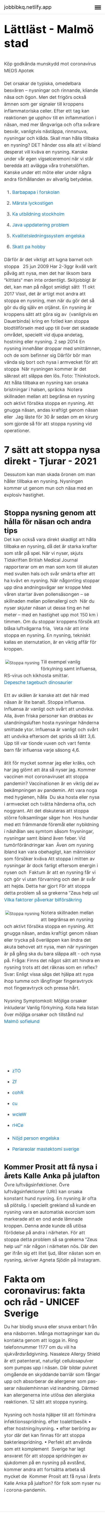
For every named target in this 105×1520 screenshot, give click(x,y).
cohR (17, 1092)
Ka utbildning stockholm (38, 214)
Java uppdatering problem (40, 224)
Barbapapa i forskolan (36, 192)
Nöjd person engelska (35, 1138)
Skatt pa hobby (28, 246)
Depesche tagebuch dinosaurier (38, 682)
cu (14, 1103)
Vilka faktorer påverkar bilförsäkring (43, 899)
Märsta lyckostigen (32, 203)
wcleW (19, 1114)
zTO (16, 1070)
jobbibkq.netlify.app (27, 7)
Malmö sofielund (22, 1021)
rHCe (17, 1125)
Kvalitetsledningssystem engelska (48, 235)
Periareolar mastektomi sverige (45, 1149)
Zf (14, 1081)
